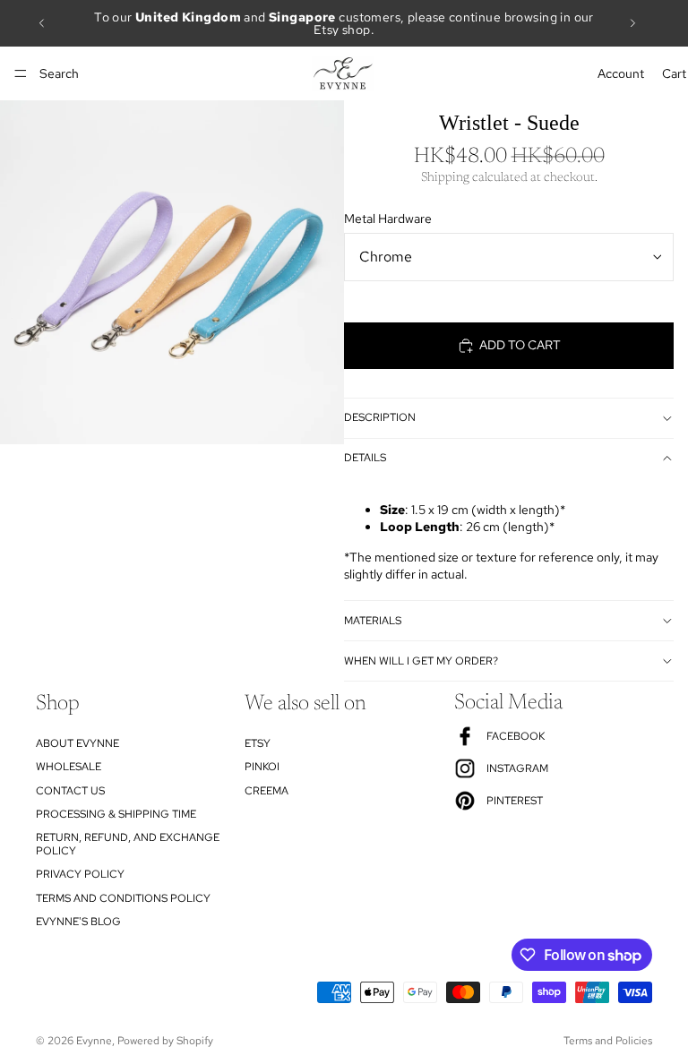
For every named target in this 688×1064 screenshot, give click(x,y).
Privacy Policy (80, 874)
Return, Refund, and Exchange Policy (127, 843)
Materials (372, 621)
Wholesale (68, 766)
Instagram (517, 768)
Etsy (258, 742)
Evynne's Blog (78, 921)
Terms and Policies (607, 1041)
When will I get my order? (421, 661)
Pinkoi (262, 766)
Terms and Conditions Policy (123, 897)
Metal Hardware (388, 218)
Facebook (515, 736)
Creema (266, 790)
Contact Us (70, 790)
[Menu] (20, 73)
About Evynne (77, 742)
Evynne (94, 1041)
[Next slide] (632, 23)
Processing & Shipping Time (116, 813)
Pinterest (514, 801)
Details (365, 457)
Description (380, 417)
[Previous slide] (42, 23)
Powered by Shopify (165, 1041)
